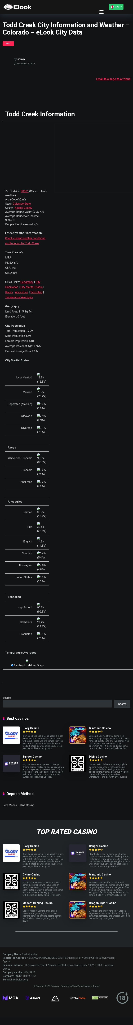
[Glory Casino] (11, 742)
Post (8, 43)
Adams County (23, 207)
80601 (25, 191)
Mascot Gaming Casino (38, 903)
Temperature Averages (19, 297)
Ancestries (21, 292)
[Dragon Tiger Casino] (77, 917)
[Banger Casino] (11, 771)
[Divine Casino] (77, 771)
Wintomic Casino (100, 728)
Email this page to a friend (113, 79)
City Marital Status (31, 287)
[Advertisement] (66, 90)
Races (9, 292)
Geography (26, 282)
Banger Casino (32, 756)
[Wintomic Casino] (77, 742)
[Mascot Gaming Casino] (11, 917)
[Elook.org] (17, 6)
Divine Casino (98, 756)
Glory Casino (31, 728)
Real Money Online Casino (18, 805)
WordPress (77, 986)
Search (7, 697)
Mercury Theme (92, 986)
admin (21, 59)
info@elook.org (19, 979)
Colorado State (22, 203)
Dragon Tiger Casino (102, 903)
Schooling (36, 292)
